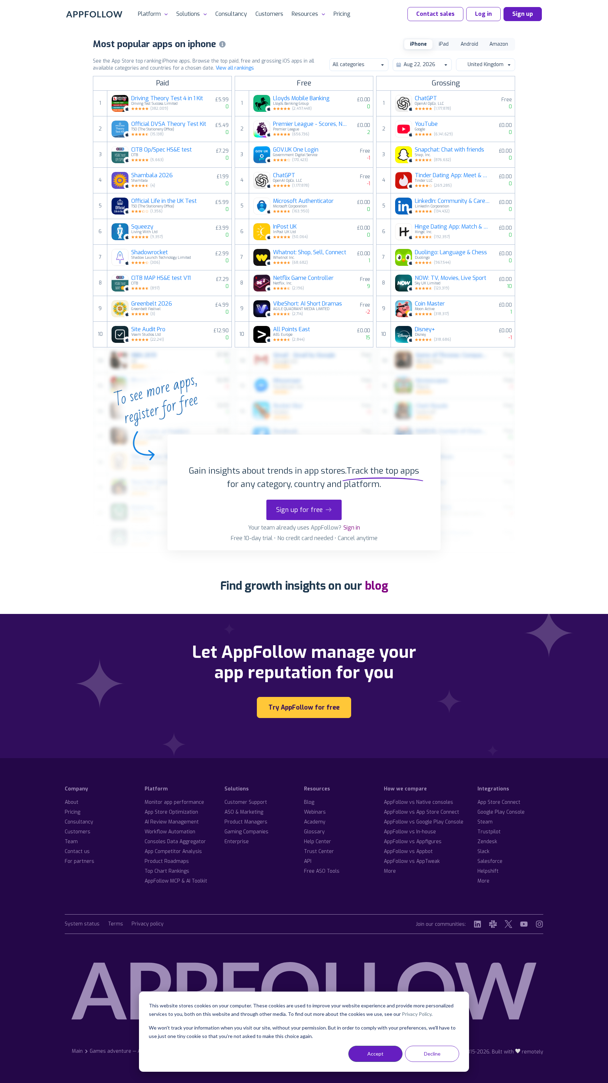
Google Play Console (501, 812)
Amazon (498, 44)
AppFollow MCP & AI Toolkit (176, 881)
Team (71, 841)
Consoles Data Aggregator (175, 841)
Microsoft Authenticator (303, 201)
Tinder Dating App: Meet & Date (452, 175)
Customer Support (245, 802)
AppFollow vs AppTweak (412, 861)
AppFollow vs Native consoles (418, 802)
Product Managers (245, 822)
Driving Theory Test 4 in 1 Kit (167, 98)
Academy (314, 822)
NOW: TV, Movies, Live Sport (450, 278)
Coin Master (430, 304)
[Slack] (493, 924)
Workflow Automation (170, 831)
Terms (115, 924)
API (307, 861)
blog (376, 585)
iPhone (418, 44)
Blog (309, 802)
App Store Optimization (171, 812)
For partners (79, 861)
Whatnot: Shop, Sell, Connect (309, 252)
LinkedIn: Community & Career (452, 201)
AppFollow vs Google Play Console (423, 822)
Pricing (342, 14)
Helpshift (488, 871)
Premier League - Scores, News (310, 124)
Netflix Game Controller (303, 278)
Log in (483, 14)
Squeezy (142, 227)
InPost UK (285, 227)
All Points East (291, 329)
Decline (432, 1054)
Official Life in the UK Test (164, 201)
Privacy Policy (416, 1014)
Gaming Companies (246, 831)
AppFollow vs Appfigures (413, 841)
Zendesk (487, 841)
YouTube (426, 124)
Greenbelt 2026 (151, 304)
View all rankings (235, 68)
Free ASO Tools (322, 871)
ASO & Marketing (243, 812)
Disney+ (425, 329)
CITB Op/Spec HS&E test (161, 150)
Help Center (317, 841)
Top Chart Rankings (167, 871)
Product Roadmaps (167, 861)
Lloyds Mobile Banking (301, 98)
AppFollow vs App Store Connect (421, 812)
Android (469, 44)
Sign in (351, 527)
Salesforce (489, 861)
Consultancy (231, 14)
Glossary (314, 831)
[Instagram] (539, 924)
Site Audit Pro (148, 329)
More (390, 871)
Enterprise (236, 841)
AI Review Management (172, 822)
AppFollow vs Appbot (408, 851)
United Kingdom (486, 64)
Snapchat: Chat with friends (449, 150)
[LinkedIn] (477, 924)
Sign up (522, 14)
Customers (269, 14)
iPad (444, 44)
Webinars (315, 812)
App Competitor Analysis (173, 851)
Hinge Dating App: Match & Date (452, 227)
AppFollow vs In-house (410, 831)
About (71, 802)
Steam (485, 822)
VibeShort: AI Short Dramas (307, 304)
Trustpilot (489, 831)
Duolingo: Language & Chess (451, 252)
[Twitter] (508, 924)
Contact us (77, 851)
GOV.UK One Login (295, 150)
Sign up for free (299, 510)
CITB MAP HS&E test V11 (161, 278)
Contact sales (435, 14)
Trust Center (319, 851)
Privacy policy (148, 924)
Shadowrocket (149, 252)
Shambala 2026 (152, 175)
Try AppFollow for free (304, 707)
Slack (483, 851)
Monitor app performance (174, 802)
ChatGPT (284, 175)
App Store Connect (498, 802)
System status (82, 924)
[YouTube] (524, 924)
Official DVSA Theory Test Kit (168, 124)
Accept (375, 1054)
